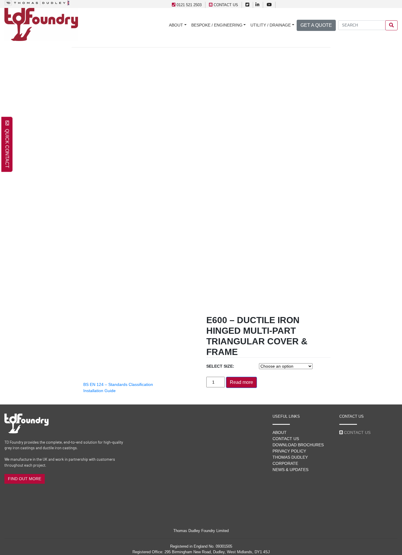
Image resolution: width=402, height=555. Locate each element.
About (176, 25)
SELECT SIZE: (220, 366)
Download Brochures (298, 444)
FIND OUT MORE (24, 478)
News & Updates (290, 469)
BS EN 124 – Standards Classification (118, 384)
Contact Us (286, 438)
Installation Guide (99, 390)
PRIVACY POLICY (289, 451)
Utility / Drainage (270, 25)
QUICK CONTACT (7, 146)
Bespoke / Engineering (216, 25)
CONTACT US (226, 5)
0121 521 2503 (189, 5)
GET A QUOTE (316, 25)
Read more (241, 382)
